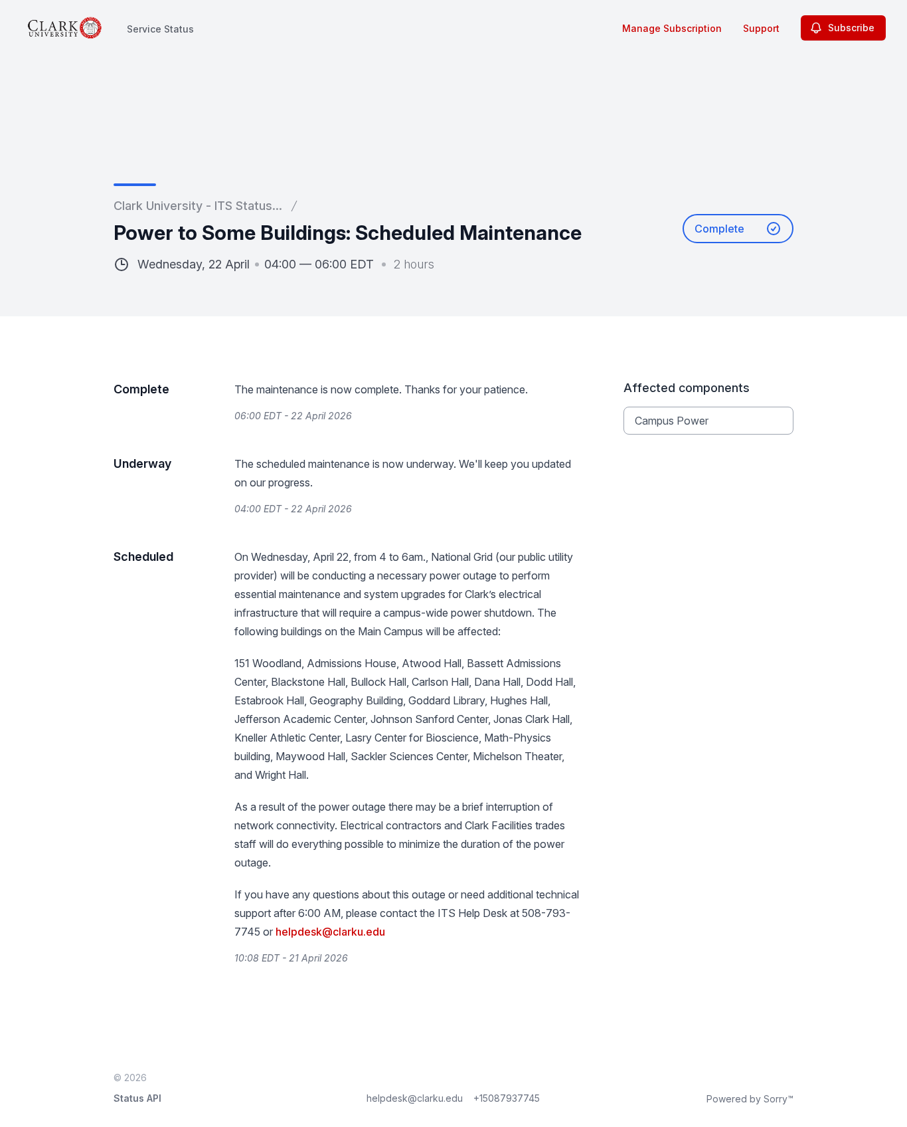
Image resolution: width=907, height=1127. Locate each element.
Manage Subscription (672, 28)
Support (761, 28)
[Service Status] (64, 28)
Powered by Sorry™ (749, 1098)
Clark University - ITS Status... (198, 206)
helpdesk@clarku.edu (330, 931)
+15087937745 (506, 1098)
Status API (137, 1098)
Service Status (160, 29)
